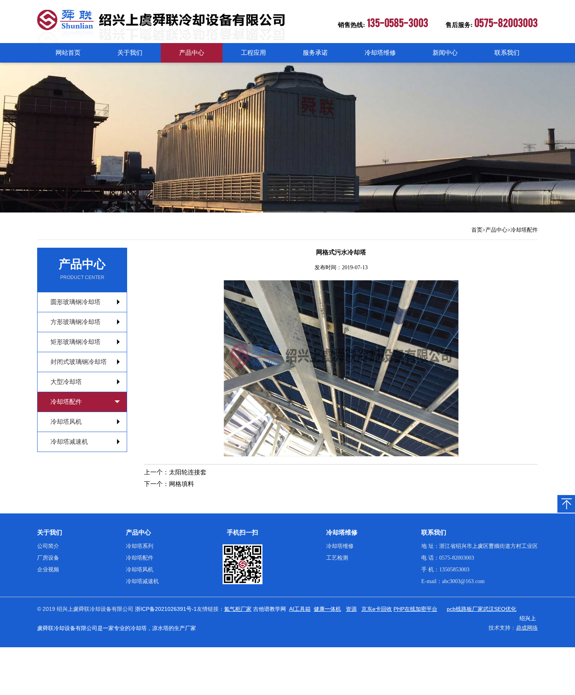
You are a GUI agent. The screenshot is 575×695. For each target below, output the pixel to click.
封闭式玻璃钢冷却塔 (78, 361)
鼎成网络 (527, 628)
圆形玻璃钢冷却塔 (75, 302)
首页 (476, 230)
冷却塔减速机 (69, 441)
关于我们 (129, 52)
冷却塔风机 (66, 421)
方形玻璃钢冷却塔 (75, 322)
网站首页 (68, 52)
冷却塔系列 (139, 546)
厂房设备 (48, 558)
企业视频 (48, 570)
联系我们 (506, 52)
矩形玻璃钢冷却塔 (75, 341)
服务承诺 (315, 52)
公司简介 (48, 546)
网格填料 (181, 484)
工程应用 (253, 52)
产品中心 (191, 52)
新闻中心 (445, 52)
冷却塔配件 (524, 230)
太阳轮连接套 (188, 472)
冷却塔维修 (380, 52)
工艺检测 (337, 558)
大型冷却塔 (66, 381)
